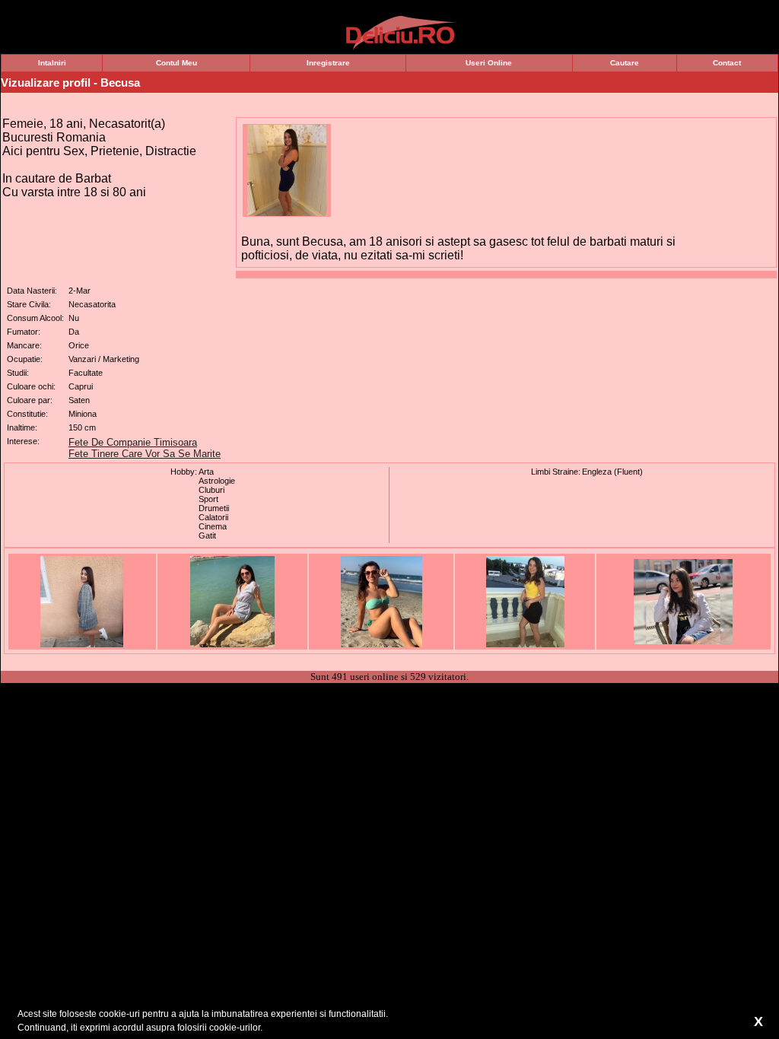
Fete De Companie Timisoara (132, 442)
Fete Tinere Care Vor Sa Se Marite (144, 453)
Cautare (624, 63)
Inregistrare (328, 63)
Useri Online (489, 63)
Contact (727, 63)
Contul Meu (176, 63)
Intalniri (52, 63)
